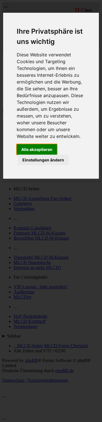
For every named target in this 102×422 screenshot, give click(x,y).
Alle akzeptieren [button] (36, 149)
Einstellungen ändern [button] (43, 159)
